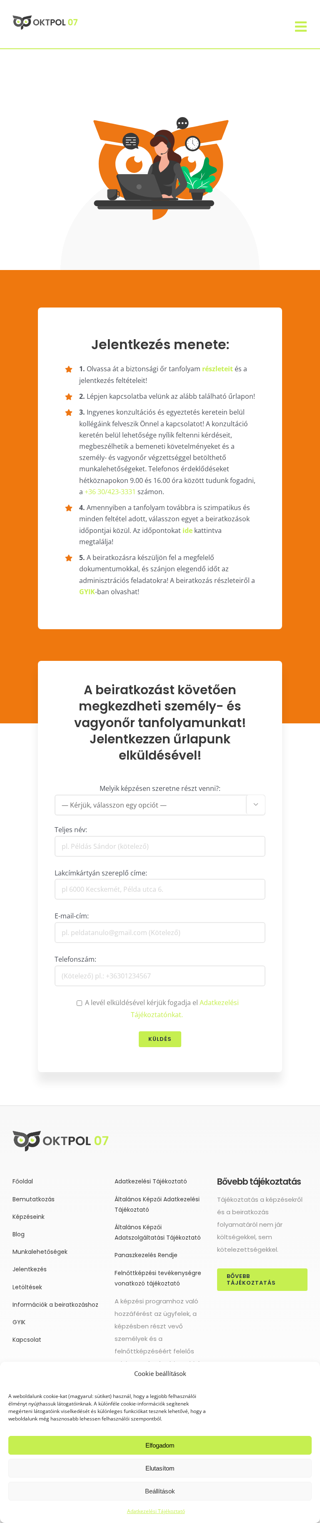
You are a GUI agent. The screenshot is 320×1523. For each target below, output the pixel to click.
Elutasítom (160, 1468)
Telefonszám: (75, 959)
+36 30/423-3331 (110, 491)
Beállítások (160, 1491)
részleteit (217, 368)
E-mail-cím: (72, 915)
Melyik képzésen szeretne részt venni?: (160, 788)
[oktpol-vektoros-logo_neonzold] (45, 18)
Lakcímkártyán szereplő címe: (101, 873)
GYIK (87, 591)
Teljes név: (71, 829)
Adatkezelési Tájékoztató (156, 1511)
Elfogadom (160, 1445)
